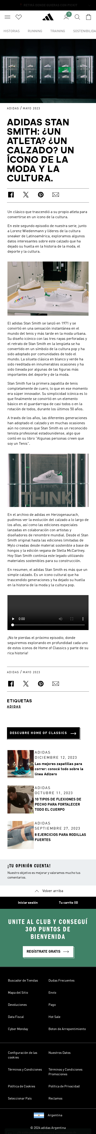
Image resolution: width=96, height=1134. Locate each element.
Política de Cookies (21, 1086)
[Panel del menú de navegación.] (7, 17)
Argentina (55, 1115)
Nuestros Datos (59, 1053)
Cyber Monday (18, 1029)
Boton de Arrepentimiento (67, 1029)
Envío (52, 992)
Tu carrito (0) (68, 902)
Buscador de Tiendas (23, 980)
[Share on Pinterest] (41, 195)
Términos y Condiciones (25, 1069)
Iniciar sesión (28, 902)
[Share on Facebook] (11, 195)
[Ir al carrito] (88, 17)
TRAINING (57, 31)
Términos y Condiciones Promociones (65, 1072)
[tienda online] (48, 18)
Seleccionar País (20, 1098)
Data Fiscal (16, 1017)
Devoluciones (17, 1004)
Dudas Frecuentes (61, 980)
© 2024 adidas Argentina (48, 1128)
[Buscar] (77, 17)
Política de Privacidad (64, 1086)
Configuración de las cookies (22, 1055)
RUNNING (35, 31)
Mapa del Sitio (18, 992)
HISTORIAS (11, 31)
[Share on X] (26, 195)
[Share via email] (56, 195)
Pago (52, 1004)
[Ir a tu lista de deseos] (18, 17)
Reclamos (55, 1098)
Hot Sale (54, 1017)
